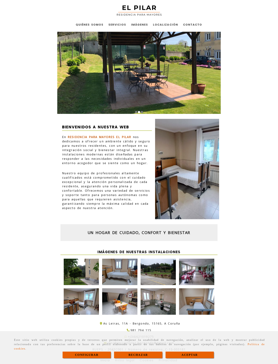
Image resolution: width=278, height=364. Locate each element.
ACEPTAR (189, 354)
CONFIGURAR (86, 354)
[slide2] (139, 112)
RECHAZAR (138, 354)
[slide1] (136, 112)
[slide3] (142, 112)
